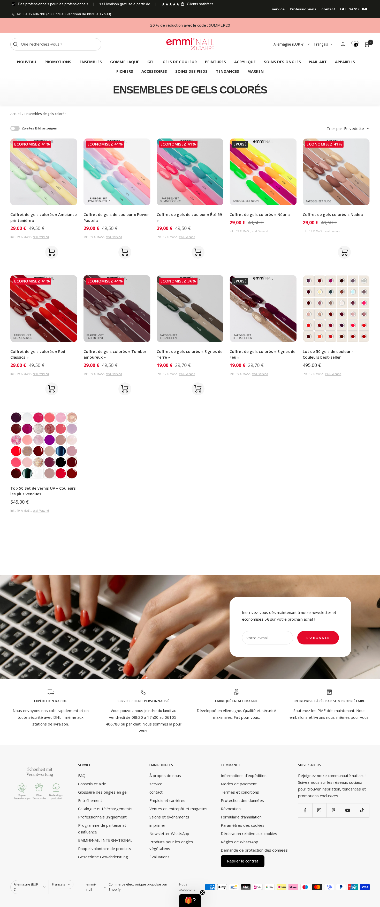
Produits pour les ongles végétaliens (171, 845)
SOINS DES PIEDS (191, 71)
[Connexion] (343, 44)
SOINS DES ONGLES (282, 61)
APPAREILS (345, 61)
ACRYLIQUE (245, 61)
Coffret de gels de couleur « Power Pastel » (116, 217)
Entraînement (90, 800)
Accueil (15, 113)
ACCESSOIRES (154, 71)
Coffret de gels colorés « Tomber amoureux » (114, 354)
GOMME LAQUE (124, 61)
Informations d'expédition (244, 775)
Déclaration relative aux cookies (249, 833)
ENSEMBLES (91, 61)
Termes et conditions (240, 792)
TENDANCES (227, 71)
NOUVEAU (26, 61)
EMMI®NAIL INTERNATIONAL (105, 840)
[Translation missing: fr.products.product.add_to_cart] (51, 252)
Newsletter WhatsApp (169, 833)
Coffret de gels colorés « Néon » (260, 214)
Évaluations (159, 856)
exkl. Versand (41, 237)
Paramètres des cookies (242, 825)
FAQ (82, 775)
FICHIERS (124, 71)
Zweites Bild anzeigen (39, 128)
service (278, 9)
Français (321, 44)
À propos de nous (165, 775)
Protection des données (242, 800)
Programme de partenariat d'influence (102, 829)
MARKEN (255, 71)
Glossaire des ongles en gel (102, 792)
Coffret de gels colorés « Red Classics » (37, 354)
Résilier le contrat (242, 861)
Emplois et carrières (167, 800)
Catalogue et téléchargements (105, 808)
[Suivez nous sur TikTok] (362, 810)
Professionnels (303, 9)
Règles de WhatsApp (239, 841)
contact (328, 9)
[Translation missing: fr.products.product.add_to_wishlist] (35, 252)
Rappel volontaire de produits (104, 848)
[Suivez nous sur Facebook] (305, 810)
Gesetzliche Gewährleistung (103, 856)
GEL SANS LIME (354, 9)
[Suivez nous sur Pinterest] (333, 810)
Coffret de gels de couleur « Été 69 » (189, 217)
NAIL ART (318, 61)
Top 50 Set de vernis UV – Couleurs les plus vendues (43, 491)
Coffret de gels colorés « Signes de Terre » (190, 354)
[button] (190, 900)
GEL (150, 61)
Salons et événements (169, 816)
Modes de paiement (239, 783)
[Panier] (367, 44)
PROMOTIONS (57, 61)
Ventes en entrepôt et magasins (178, 808)
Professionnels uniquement (102, 816)
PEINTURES (215, 61)
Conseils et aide (92, 783)
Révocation (231, 808)
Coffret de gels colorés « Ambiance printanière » (43, 217)
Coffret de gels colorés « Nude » (333, 214)
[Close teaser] (202, 892)
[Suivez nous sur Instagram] (319, 810)
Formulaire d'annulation (241, 816)
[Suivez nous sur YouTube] (348, 810)
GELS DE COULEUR (180, 61)
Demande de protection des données (254, 850)
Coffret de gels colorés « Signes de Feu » (262, 354)
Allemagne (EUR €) (289, 44)
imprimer (157, 825)
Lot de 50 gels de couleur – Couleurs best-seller (328, 354)
